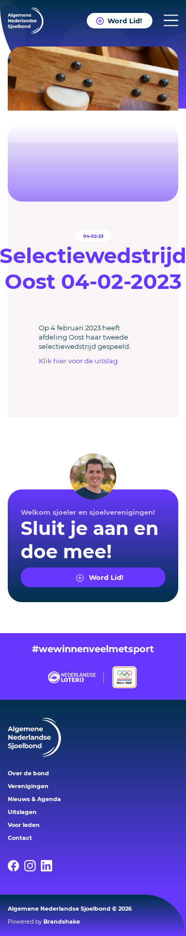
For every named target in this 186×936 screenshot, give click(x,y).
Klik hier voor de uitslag (78, 361)
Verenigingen (28, 786)
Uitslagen (22, 812)
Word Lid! (124, 21)
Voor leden (24, 824)
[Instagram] (32, 865)
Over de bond (28, 773)
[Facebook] (16, 865)
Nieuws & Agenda (34, 799)
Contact (20, 837)
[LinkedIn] (49, 865)
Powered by (44, 921)
